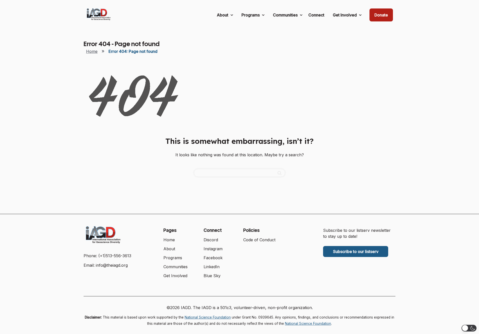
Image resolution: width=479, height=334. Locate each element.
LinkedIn (212, 266)
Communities (286, 14)
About (223, 14)
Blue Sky (212, 275)
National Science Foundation (208, 317)
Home (92, 51)
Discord (211, 239)
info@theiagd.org (112, 265)
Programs (251, 14)
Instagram (213, 248)
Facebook (213, 257)
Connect (316, 14)
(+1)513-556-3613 (114, 255)
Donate (381, 14)
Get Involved (345, 14)
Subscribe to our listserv (355, 251)
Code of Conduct (259, 239)
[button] (469, 328)
